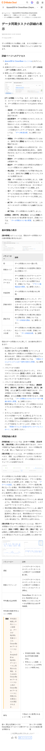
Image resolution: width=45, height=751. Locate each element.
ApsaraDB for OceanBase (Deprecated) (24, 13)
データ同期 (32, 15)
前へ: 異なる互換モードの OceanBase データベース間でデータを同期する (15, 726)
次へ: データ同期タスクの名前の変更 (35, 726)
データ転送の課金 (23, 320)
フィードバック (26, 738)
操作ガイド (7, 15)
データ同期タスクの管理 (11, 17)
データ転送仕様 (22, 132)
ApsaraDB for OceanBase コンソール (18, 61)
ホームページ (6, 13)
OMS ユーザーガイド (20, 15)
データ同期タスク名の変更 (21, 220)
